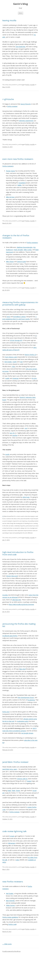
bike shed (23, 669)
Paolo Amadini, (18, 250)
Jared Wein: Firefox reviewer (15, 762)
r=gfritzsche (8, 99)
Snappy (29, 781)
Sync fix (12, 433)
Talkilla (19, 185)
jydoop (23, 317)
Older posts (7, 944)
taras (8, 317)
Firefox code (12, 924)
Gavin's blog (20, 3)
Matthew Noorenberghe (24, 247)
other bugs (26, 497)
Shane (18, 790)
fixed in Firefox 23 (30, 355)
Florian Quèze (10, 171)
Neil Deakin (8, 362)
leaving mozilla (9, 20)
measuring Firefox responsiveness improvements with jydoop (20, 303)
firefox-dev (5, 712)
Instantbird (22, 183)
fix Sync (34, 378)
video (17, 860)
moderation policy (23, 721)
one (26, 428)
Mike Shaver (10, 262)
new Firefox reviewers (12, 881)
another (15, 435)
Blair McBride (10, 901)
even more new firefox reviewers (17, 159)
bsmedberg (16, 317)
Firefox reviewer (12, 106)
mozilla (32, 85)
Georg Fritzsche (25, 104)
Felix (13, 366)
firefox (27, 85)
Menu (20, 13)
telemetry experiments (26, 121)
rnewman (16, 378)
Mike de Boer (10, 197)
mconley (5, 595)
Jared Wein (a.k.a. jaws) (9, 769)
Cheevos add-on (22, 779)
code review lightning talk (14, 831)
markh (15, 362)
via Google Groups (27, 733)
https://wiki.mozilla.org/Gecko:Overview (21, 604)
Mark (13, 790)
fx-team (11, 836)
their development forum (26, 697)
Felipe (9, 790)
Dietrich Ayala (21, 262)
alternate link (16, 600)
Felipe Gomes (10, 905)
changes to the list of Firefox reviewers (15, 236)
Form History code (11, 357)
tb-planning (31, 700)
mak (21, 362)
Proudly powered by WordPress (11, 951)
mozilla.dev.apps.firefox (9, 636)
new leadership (20, 47)
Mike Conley (28, 250)
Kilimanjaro (11, 843)
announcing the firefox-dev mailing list (19, 625)
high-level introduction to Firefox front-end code (17, 553)
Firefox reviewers (7, 166)
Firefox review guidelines (10, 917)
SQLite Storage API (16, 340)
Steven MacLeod (12, 576)
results (7, 454)
